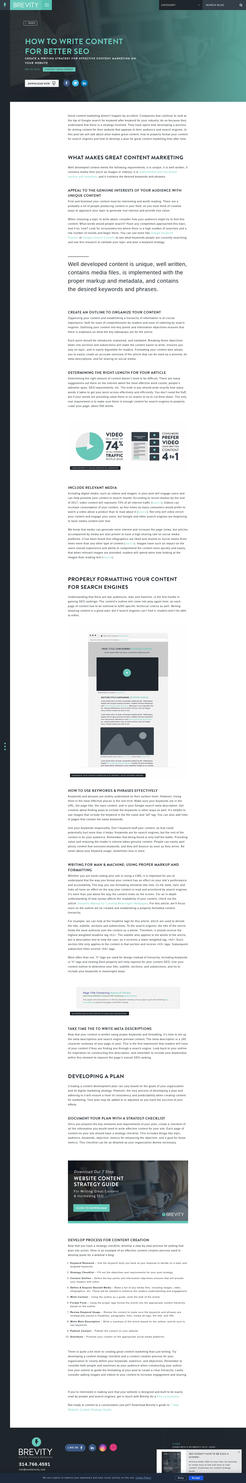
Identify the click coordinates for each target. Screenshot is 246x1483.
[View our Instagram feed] (103, 1447)
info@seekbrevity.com (32, 1469)
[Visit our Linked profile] (92, 1447)
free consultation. (168, 1396)
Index (30, 23)
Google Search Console (99, 237)
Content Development (59, 69)
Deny (181, 1478)
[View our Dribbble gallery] (113, 1447)
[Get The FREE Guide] (171, 1464)
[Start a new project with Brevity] (5, 746)
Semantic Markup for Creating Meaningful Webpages (112, 903)
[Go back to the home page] (26, 5)
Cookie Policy (143, 1478)
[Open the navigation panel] (47, 5)
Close (239, 1452)
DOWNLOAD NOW (39, 83)
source (156, 502)
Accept (196, 1478)
